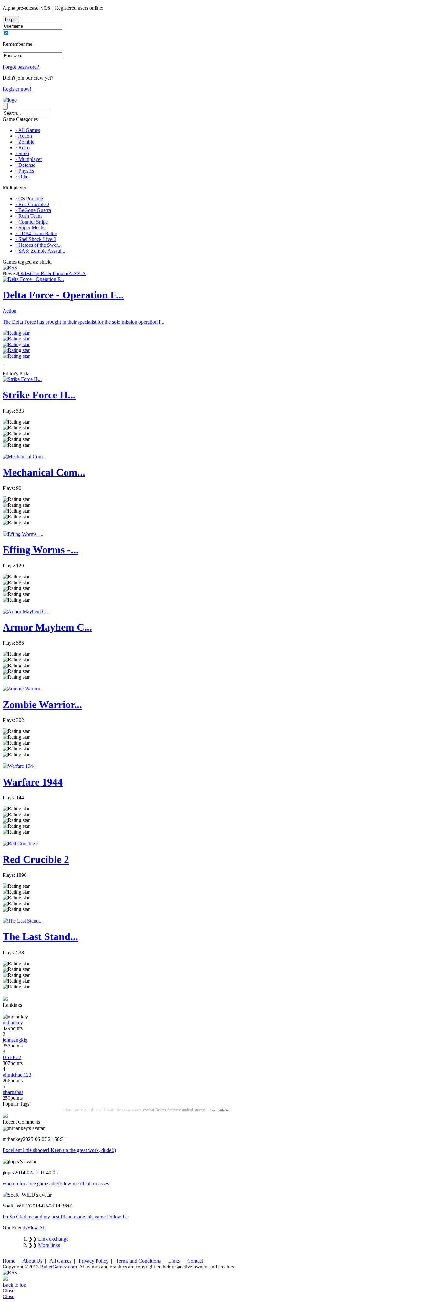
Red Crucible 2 (36, 859)
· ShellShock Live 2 (35, 239)
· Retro (22, 147)
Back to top (14, 1284)
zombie (90, 1109)
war (127, 1109)
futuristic (174, 1110)
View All (36, 1227)
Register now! (17, 89)
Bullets (160, 1110)
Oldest (24, 273)
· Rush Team (28, 216)
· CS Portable (29, 198)
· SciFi (22, 153)
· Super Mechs (30, 227)
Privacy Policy (93, 1261)
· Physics (24, 171)
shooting (41, 1109)
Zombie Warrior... (42, 704)
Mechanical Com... (44, 472)
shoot (56, 1109)
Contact (195, 1261)
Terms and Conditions (138, 1261)
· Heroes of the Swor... (38, 245)
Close (8, 1290)
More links (49, 1245)
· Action (23, 136)
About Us (32, 1261)
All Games (60, 1261)
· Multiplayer (28, 159)
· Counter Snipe (31, 222)
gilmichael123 (17, 1074)
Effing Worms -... (40, 550)
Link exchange (53, 1239)
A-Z (72, 273)
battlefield (224, 1110)
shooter (10, 1109)
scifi (103, 1109)
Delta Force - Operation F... (63, 295)
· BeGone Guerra (33, 210)
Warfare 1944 (33, 782)
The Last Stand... (40, 936)
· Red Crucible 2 (32, 204)
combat (148, 1110)
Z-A (81, 273)
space (137, 1109)
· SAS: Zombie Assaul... (40, 251)
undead (187, 1110)
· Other (22, 176)
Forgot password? (21, 67)
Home (9, 1261)
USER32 (12, 1057)
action (25, 1109)
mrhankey (13, 1022)
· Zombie (24, 142)
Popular (60, 273)
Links (174, 1261)
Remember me (17, 44)
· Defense (25, 165)
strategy (200, 1110)
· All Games (27, 130)
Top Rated (42, 273)
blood (68, 1109)
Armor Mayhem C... (47, 627)
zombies (115, 1109)
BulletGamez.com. (59, 1266)
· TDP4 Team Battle (36, 233)
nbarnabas (13, 1092)
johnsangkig (15, 1040)
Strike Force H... (39, 395)
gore (79, 1109)
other (211, 1110)
